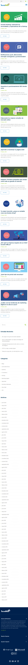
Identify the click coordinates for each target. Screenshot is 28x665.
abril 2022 (4, 479)
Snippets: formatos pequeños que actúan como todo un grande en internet (14, 180)
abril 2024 (4, 408)
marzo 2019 (4, 567)
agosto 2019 (4, 553)
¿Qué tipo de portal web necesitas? (12, 274)
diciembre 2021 (5, 491)
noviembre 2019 (5, 544)
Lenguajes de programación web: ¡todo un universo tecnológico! (13, 344)
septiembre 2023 (5, 429)
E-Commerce (4, 372)
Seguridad (4, 381)
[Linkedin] (18, 661)
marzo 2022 (4, 482)
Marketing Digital (5, 378)
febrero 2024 (4, 414)
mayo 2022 (4, 476)
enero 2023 (4, 453)
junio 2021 (4, 508)
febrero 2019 (4, 570)
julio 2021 (4, 506)
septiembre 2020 (5, 514)
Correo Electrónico (6, 367)
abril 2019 (4, 564)
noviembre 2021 (5, 494)
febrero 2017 (4, 600)
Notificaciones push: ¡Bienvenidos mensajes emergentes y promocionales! (13, 56)
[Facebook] (10, 661)
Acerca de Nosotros (6, 618)
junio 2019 (4, 559)
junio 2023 (4, 438)
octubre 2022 (4, 461)
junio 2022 (4, 473)
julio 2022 (4, 470)
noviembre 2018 (5, 579)
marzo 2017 (4, 597)
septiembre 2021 (5, 500)
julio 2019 (4, 556)
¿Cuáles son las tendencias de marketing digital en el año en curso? (13, 304)
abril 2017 (4, 594)
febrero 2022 (4, 485)
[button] (26, 5)
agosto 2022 (4, 467)
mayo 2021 (4, 511)
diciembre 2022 (5, 455)
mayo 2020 (4, 526)
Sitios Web (4, 387)
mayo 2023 (4, 441)
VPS (2, 390)
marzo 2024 (4, 411)
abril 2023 (4, 444)
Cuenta (21, 1)
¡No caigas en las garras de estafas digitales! (11, 337)
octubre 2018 (4, 582)
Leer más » (5, 36)
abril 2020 (4, 529)
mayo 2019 (4, 561)
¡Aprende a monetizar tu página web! (12, 150)
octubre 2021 (4, 497)
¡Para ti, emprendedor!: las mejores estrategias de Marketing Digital (12, 340)
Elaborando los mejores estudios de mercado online (12, 119)
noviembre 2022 (5, 458)
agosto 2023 (4, 432)
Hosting (3, 375)
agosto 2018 (4, 588)
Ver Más (3, 630)
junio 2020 (4, 523)
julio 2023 (4, 435)
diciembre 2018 (5, 576)
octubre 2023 (4, 426)
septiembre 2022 (5, 464)
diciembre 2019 (5, 541)
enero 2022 (4, 488)
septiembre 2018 (5, 585)
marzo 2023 (4, 447)
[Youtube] (13, 661)
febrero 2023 (4, 450)
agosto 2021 (4, 503)
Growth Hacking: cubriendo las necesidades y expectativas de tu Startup (14, 26)
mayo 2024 (4, 405)
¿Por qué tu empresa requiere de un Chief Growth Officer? (14, 244)
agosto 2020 (4, 517)
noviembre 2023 (5, 423)
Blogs (3, 364)
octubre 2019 (4, 547)
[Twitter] (15, 661)
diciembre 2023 (5, 420)
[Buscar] (25, 325)
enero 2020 (4, 538)
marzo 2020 (4, 532)
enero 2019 (4, 573)
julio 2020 (4, 520)
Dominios (4, 369)
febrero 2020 (4, 535)
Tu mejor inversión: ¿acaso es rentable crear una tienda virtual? (13, 212)
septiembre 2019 (5, 550)
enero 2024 (4, 417)
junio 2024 (4, 402)
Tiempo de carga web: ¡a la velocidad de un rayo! (12, 351)
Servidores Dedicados (6, 384)
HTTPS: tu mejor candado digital (9, 348)
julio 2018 (4, 591)
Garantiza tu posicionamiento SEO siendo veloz (14, 87)
